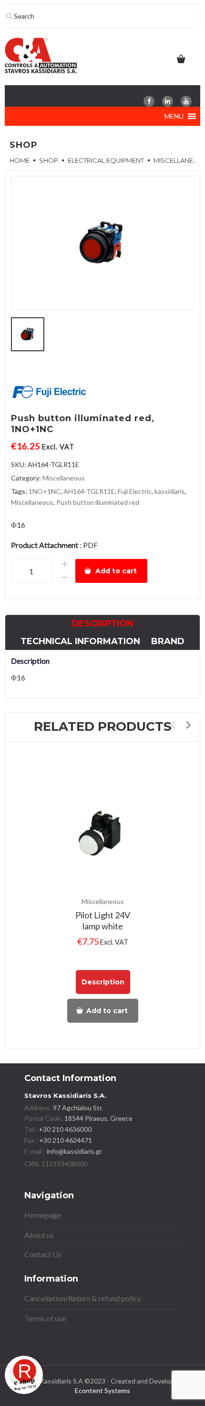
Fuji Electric (135, 491)
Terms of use (45, 1318)
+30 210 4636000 (64, 1129)
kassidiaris (169, 491)
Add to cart (116, 571)
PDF (90, 544)
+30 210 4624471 (65, 1140)
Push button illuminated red (97, 502)
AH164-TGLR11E (89, 491)
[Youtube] (186, 101)
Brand (167, 641)
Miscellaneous (63, 478)
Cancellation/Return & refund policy (82, 1298)
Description (102, 623)
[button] (174, 116)
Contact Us (43, 1254)
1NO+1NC (45, 491)
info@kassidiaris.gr (74, 1151)
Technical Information (80, 641)
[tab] (102, 624)
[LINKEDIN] (167, 101)
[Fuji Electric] (49, 393)
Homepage (42, 1214)
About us (39, 1234)
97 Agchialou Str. (78, 1108)
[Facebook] (149, 101)
